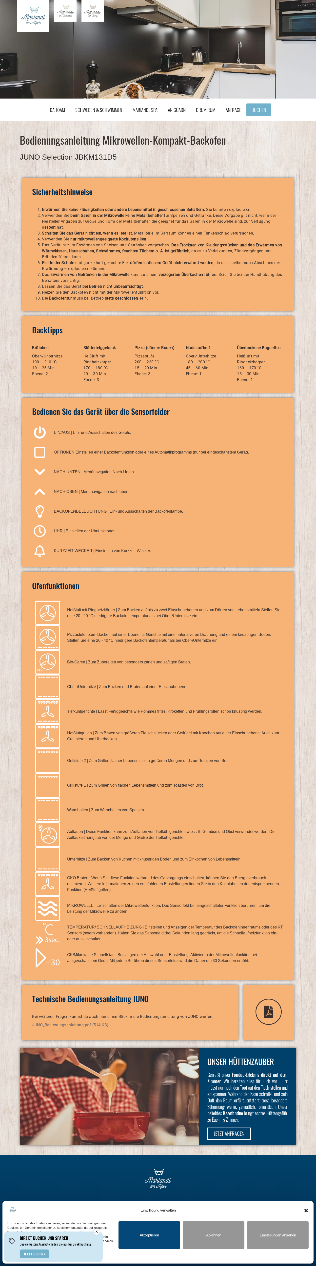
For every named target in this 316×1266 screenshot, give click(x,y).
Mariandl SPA (145, 109)
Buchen (259, 109)
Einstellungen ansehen (278, 1235)
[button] (306, 1210)
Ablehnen (213, 1235)
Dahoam (57, 109)
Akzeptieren (149, 1235)
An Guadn (177, 109)
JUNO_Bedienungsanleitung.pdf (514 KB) (70, 1025)
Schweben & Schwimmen (98, 109)
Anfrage (233, 109)
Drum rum (205, 109)
